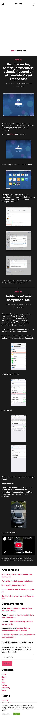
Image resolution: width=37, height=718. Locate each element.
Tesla (4, 690)
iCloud (12, 134)
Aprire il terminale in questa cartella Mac (17, 581)
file (13, 281)
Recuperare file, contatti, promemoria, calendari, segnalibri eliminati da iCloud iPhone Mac (18, 71)
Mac (10, 283)
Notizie (4, 685)
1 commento (20, 86)
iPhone (6, 283)
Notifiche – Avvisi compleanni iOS (18, 298)
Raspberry (6, 688)
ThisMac (18, 4)
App (5, 558)
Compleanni (8, 560)
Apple (9, 558)
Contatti (15, 560)
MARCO (5, 635)
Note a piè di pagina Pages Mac (14, 585)
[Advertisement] (18, 30)
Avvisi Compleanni (17, 558)
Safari (23, 283)
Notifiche (30, 560)
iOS (21, 60)
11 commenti (20, 307)
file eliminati (18, 281)
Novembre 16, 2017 (25, 83)
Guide (17, 60)
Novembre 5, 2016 (25, 304)
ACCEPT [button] (16, 714)
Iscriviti (7, 663)
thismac (12, 83)
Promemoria (16, 283)
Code (4, 674)
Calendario (7, 281)
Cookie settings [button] (7, 714)
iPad (29, 281)
